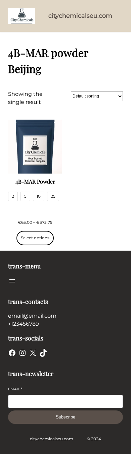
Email (15, 389)
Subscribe (65, 416)
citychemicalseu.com (80, 15)
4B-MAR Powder (35, 181)
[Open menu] (12, 281)
